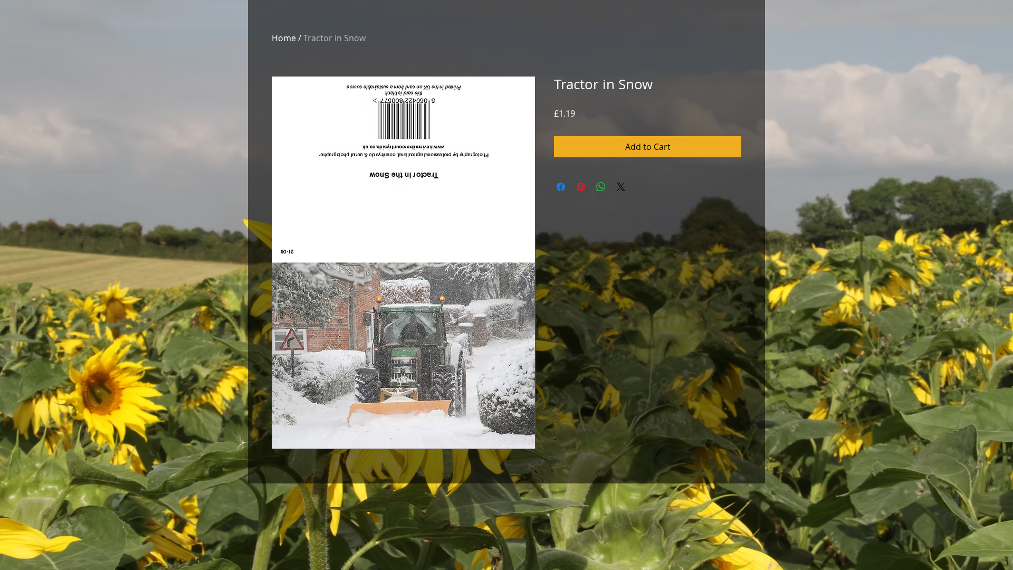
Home (284, 38)
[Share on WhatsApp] (601, 186)
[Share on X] (621, 186)
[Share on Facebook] (561, 186)
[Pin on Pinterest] (581, 186)
